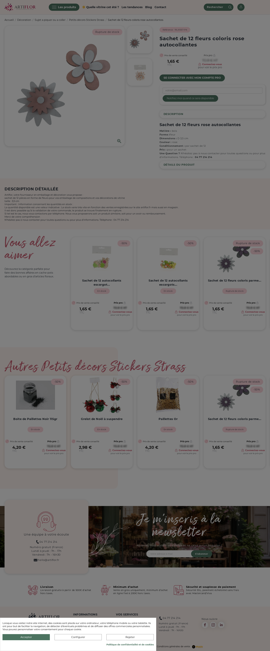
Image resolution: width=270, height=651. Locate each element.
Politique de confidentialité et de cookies (130, 644)
